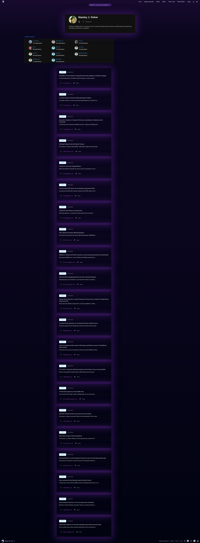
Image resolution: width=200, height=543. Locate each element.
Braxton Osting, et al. (69, 532)
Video (158, 1)
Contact (172, 541)
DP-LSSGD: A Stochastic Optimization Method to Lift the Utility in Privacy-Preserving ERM (82, 369)
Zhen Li (81, 40)
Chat (140, 1)
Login (189, 1)
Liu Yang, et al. (67, 83)
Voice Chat (171, 1)
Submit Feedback (164, 541)
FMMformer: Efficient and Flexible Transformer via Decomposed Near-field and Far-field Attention (83, 255)
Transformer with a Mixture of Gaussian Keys (70, 210)
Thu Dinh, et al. (68, 308)
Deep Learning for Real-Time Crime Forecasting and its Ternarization (76, 502)
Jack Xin (58, 53)
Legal (181, 541)
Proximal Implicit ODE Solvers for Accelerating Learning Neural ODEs (77, 188)
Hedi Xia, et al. (68, 240)
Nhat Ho (58, 47)
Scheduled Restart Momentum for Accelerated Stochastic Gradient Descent (78, 323)
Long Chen (36, 40)
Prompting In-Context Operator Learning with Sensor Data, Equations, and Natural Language (82, 75)
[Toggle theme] (193, 2)
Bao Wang (58, 59)
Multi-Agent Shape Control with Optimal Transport (71, 144)
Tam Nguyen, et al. (68, 218)
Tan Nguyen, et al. (68, 129)
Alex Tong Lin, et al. (69, 151)
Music (164, 1)
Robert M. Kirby (83, 53)
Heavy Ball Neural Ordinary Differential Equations (71, 232)
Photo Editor (181, 1)
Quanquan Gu (59, 40)
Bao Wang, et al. (68, 330)
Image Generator (149, 1)
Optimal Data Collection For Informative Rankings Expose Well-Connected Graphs (80, 524)
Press (176, 541)
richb (34, 47)
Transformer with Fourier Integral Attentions (70, 166)
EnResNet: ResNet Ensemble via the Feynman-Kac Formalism (75, 413)
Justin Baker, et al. (68, 195)
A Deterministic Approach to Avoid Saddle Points (71, 391)
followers (89, 21)
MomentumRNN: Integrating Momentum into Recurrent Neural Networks (77, 277)
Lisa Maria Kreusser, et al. (71, 399)
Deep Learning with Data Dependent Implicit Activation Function (75, 480)
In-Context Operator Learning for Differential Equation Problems (75, 98)
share (77, 83)
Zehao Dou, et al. (69, 443)
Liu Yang (81, 47)
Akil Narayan (36, 59)
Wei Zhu (35, 53)
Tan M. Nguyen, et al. (70, 262)
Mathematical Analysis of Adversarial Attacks (70, 436)
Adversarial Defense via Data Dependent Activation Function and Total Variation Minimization (82, 458)
